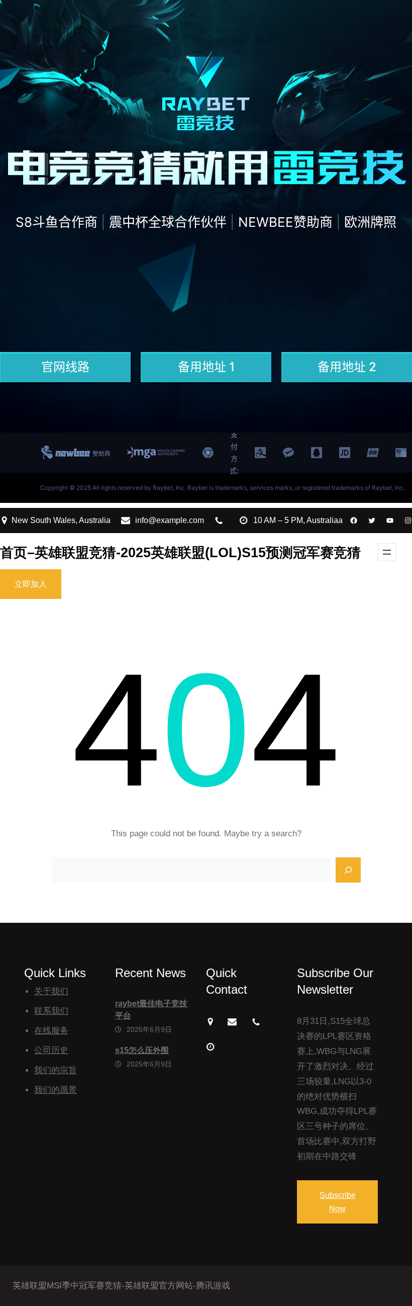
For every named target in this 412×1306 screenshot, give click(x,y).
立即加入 (31, 584)
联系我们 (51, 1011)
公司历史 (51, 1050)
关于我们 (51, 991)
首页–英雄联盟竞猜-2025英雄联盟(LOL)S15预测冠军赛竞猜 (180, 552)
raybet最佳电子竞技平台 (151, 1009)
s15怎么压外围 (142, 1050)
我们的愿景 (55, 1090)
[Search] (348, 870)
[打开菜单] (387, 552)
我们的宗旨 (55, 1070)
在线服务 (51, 1030)
